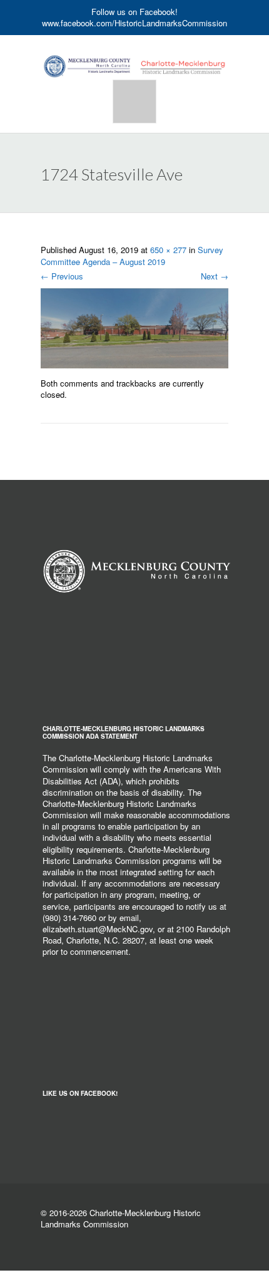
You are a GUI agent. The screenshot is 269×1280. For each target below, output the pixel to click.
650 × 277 (168, 250)
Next (214, 276)
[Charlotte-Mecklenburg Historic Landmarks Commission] (134, 55)
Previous (62, 276)
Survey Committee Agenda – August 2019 (132, 255)
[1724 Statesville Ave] (134, 327)
